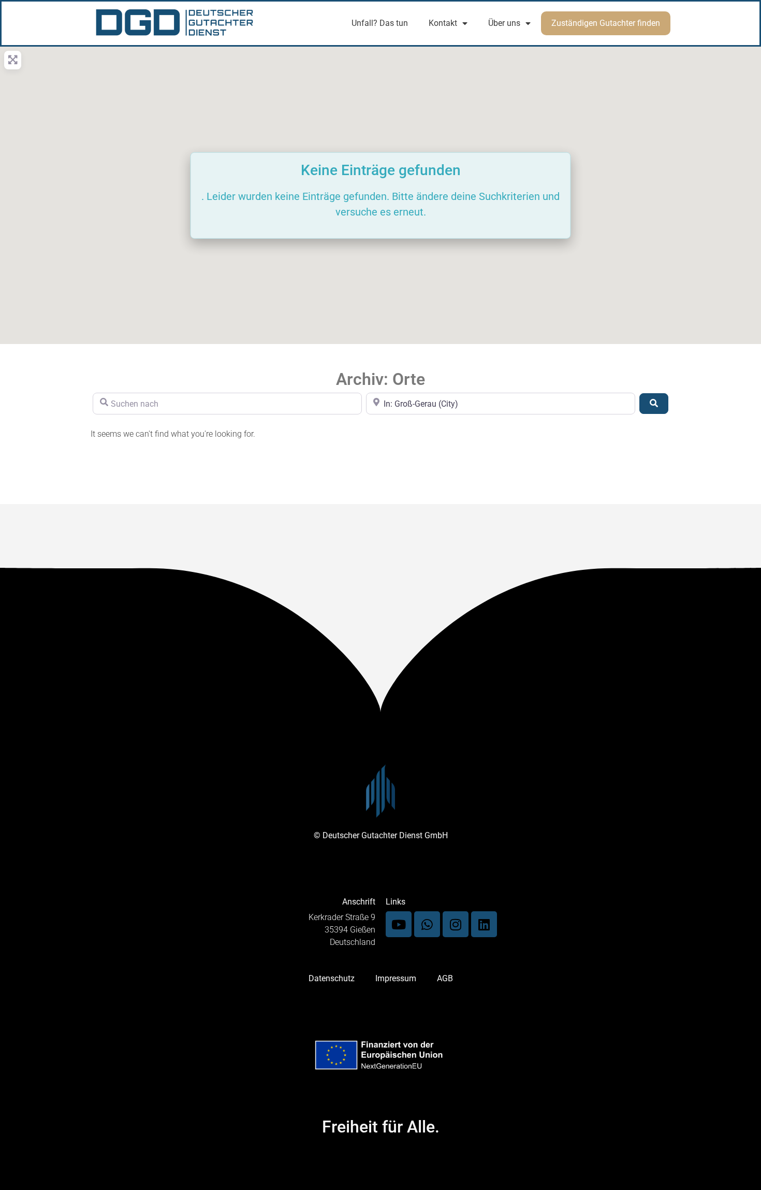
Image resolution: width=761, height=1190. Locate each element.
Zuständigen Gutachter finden (605, 23)
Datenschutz (332, 978)
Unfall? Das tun (380, 23)
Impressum (395, 978)
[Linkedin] (484, 924)
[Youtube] (399, 924)
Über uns (504, 23)
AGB (445, 978)
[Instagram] (456, 924)
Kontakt (443, 23)
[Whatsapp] (427, 924)
